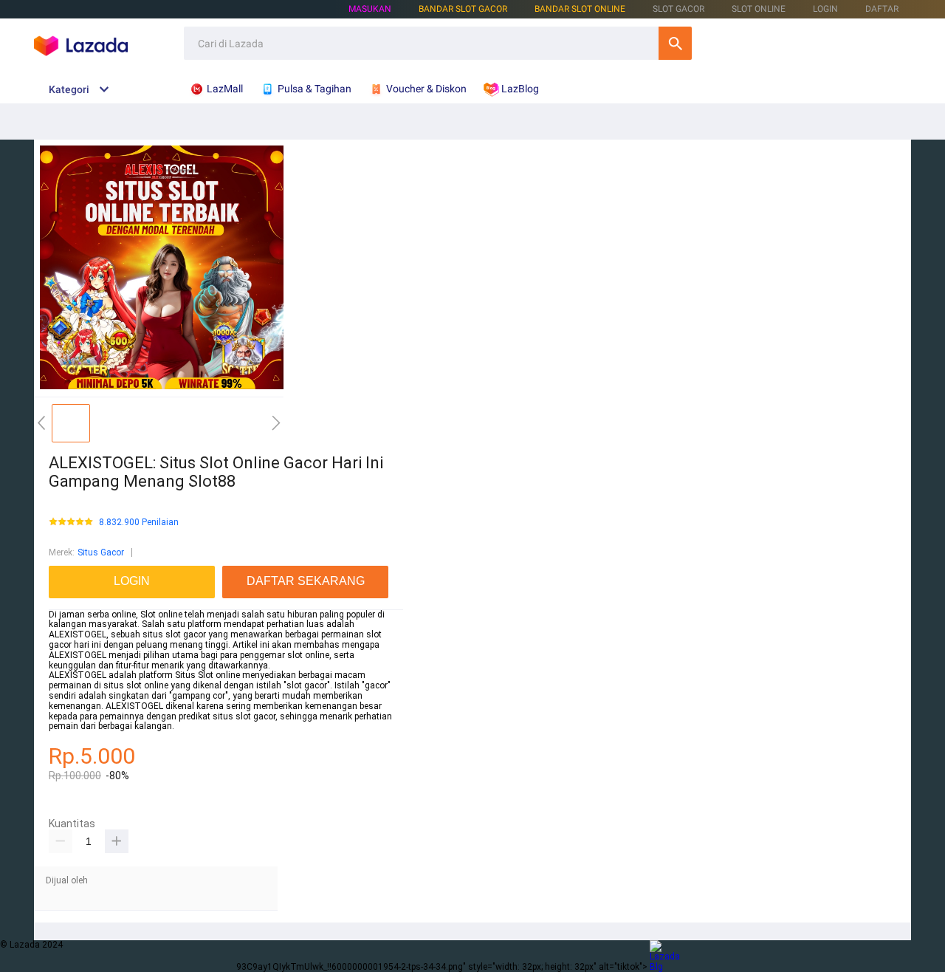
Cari (675, 43)
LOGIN (825, 9)
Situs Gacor (101, 552)
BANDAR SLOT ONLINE (580, 9)
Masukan (369, 9)
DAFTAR (881, 9)
